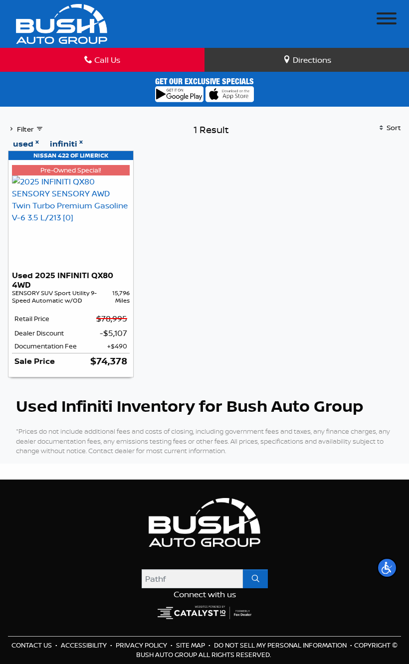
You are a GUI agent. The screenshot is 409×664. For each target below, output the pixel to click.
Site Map (191, 645)
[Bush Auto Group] (61, 22)
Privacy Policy (142, 645)
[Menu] (386, 20)
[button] (387, 568)
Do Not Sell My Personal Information (281, 645)
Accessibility (84, 645)
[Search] (255, 578)
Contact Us (32, 645)
